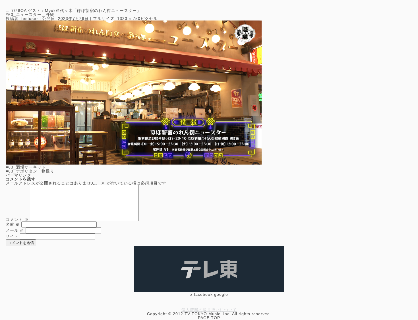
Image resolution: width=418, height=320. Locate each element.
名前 (13, 224)
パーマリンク (18, 175)
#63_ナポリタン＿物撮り (30, 171)
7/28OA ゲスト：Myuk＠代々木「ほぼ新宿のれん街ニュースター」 (73, 10)
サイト (12, 236)
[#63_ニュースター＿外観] (134, 163)
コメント (17, 219)
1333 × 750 (128, 18)
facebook (203, 294)
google (221, 294)
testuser (29, 18)
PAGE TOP (209, 317)
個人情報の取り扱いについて (209, 309)
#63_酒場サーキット (26, 167)
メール (15, 230)
